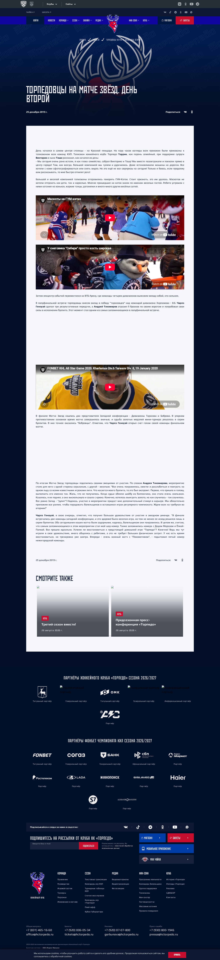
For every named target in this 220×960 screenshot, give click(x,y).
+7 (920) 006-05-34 (77, 930)
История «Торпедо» (175, 879)
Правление (62, 879)
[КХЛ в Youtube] (192, 4)
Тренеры (61, 893)
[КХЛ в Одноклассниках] (186, 4)
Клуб (168, 873)
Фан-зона (143, 873)
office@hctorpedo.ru (40, 934)
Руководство (63, 884)
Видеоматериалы (120, 879)
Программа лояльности (150, 879)
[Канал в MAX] (191, 12)
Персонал (61, 897)
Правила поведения (148, 911)
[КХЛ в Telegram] (198, 4)
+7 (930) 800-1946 (162, 930)
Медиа (115, 873)
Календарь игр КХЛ (94, 884)
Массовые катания (148, 906)
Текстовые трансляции (96, 879)
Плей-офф (90, 907)
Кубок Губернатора (94, 912)
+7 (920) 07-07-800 (117, 930)
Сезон (88, 873)
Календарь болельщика (150, 884)
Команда (61, 873)
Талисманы (144, 893)
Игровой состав (64, 888)
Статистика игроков (94, 895)
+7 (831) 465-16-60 (39, 930)
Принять (177, 954)
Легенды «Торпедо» (175, 884)
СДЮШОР (170, 893)
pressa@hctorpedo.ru (164, 934)
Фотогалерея (118, 888)
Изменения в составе (67, 902)
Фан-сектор (144, 897)
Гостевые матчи (146, 902)
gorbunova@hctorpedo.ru (122, 934)
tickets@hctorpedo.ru (79, 934)
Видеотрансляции (120, 884)
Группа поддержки (148, 888)
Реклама (170, 888)
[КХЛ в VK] (180, 4)
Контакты (170, 897)
